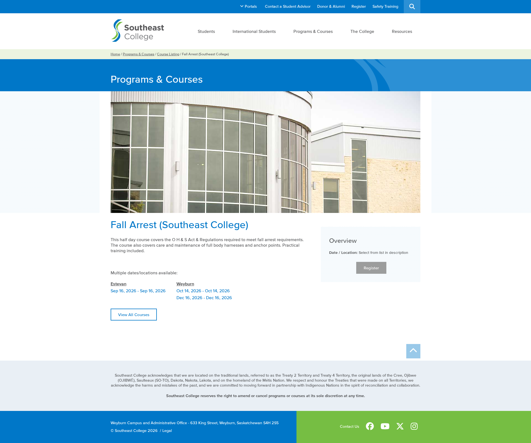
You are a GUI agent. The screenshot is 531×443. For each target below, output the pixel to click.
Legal (167, 431)
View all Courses (133, 314)
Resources (402, 31)
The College (362, 31)
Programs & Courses (313, 31)
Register (359, 6)
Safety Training (385, 6)
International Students (254, 31)
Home (115, 54)
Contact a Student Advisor (288, 6)
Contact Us (349, 426)
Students (206, 31)
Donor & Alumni (331, 6)
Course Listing (168, 54)
